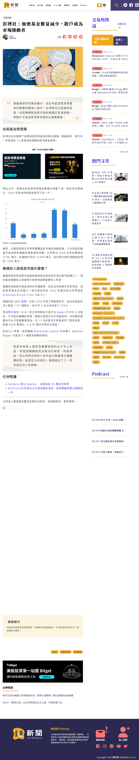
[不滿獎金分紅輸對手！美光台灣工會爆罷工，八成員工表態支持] (121, 221)
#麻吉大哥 (119, 284)
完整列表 (122, 24)
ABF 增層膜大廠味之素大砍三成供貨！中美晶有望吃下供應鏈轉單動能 (102, 239)
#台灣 (105, 323)
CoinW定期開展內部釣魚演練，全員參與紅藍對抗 (110, 74)
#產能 (122, 352)
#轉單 (96, 357)
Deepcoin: (98, 55)
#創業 (96, 362)
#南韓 (96, 323)
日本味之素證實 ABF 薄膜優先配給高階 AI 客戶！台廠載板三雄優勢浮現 (102, 197)
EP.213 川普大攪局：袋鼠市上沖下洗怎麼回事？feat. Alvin (110, 452)
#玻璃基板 (117, 304)
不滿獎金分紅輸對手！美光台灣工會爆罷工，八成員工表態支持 (102, 218)
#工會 (115, 323)
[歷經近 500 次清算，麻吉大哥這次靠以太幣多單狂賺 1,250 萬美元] (121, 180)
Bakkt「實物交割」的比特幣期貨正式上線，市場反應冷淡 (32, 702)
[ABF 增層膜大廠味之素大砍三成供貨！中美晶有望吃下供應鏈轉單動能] (121, 242)
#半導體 (97, 294)
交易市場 (7, 18)
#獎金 (96, 328)
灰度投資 (77, 652)
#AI (104, 289)
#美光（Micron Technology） (106, 333)
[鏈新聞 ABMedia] (11, 7)
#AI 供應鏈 (115, 289)
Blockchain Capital (46, 331)
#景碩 (96, 304)
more (122, 151)
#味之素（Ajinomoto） (103, 299)
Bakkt (61, 312)
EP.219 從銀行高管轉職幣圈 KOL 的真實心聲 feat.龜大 (110, 430)
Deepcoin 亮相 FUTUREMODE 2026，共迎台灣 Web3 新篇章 (110, 59)
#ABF (96, 289)
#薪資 (96, 338)
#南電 (107, 294)
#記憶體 (120, 338)
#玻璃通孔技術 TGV (102, 308)
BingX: (96, 89)
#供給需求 (98, 348)
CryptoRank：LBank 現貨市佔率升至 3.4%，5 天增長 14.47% (110, 142)
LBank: (96, 122)
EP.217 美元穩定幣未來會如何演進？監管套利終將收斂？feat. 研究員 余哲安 (110, 441)
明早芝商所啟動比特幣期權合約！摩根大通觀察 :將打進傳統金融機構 (38, 695)
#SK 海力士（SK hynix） (104, 313)
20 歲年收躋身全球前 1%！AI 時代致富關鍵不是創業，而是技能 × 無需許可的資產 (102, 261)
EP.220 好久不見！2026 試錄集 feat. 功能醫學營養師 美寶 (110, 419)
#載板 (117, 308)
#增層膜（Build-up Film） (104, 352)
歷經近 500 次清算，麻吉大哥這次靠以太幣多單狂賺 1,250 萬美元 (102, 177)
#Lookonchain (100, 279)
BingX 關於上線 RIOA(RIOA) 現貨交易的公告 (110, 107)
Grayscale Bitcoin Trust (18, 294)
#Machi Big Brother (102, 284)
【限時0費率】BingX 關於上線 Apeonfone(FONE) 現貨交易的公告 (110, 92)
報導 (24, 301)
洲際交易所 (12, 312)
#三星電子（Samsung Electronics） (109, 318)
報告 (69, 136)
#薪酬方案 (107, 338)
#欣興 (105, 304)
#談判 (96, 343)
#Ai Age (106, 357)
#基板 (120, 299)
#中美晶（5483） (110, 343)
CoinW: (96, 72)
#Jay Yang (119, 357)
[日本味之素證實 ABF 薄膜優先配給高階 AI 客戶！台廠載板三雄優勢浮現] (121, 200)
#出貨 (109, 348)
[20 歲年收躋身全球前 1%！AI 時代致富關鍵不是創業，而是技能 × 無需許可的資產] (121, 264)
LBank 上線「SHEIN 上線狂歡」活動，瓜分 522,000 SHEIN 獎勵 (110, 126)
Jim (11, 36)
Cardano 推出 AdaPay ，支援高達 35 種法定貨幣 (38, 384)
